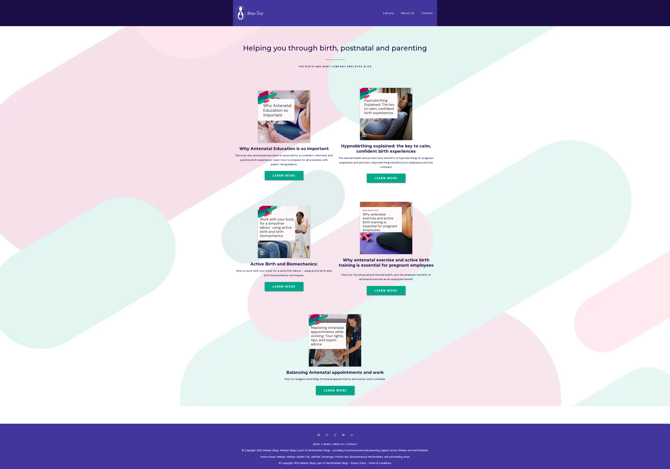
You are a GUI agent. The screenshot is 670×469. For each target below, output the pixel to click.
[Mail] (351, 435)
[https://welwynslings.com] (251, 13)
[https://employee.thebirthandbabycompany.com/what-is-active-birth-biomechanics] (284, 232)
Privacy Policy (358, 463)
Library (388, 13)
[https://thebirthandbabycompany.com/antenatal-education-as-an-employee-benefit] (386, 228)
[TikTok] (335, 435)
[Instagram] (327, 435)
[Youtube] (343, 435)
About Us (407, 13)
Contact (427, 13)
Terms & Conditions (379, 463)
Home (316, 444)
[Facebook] (319, 435)
